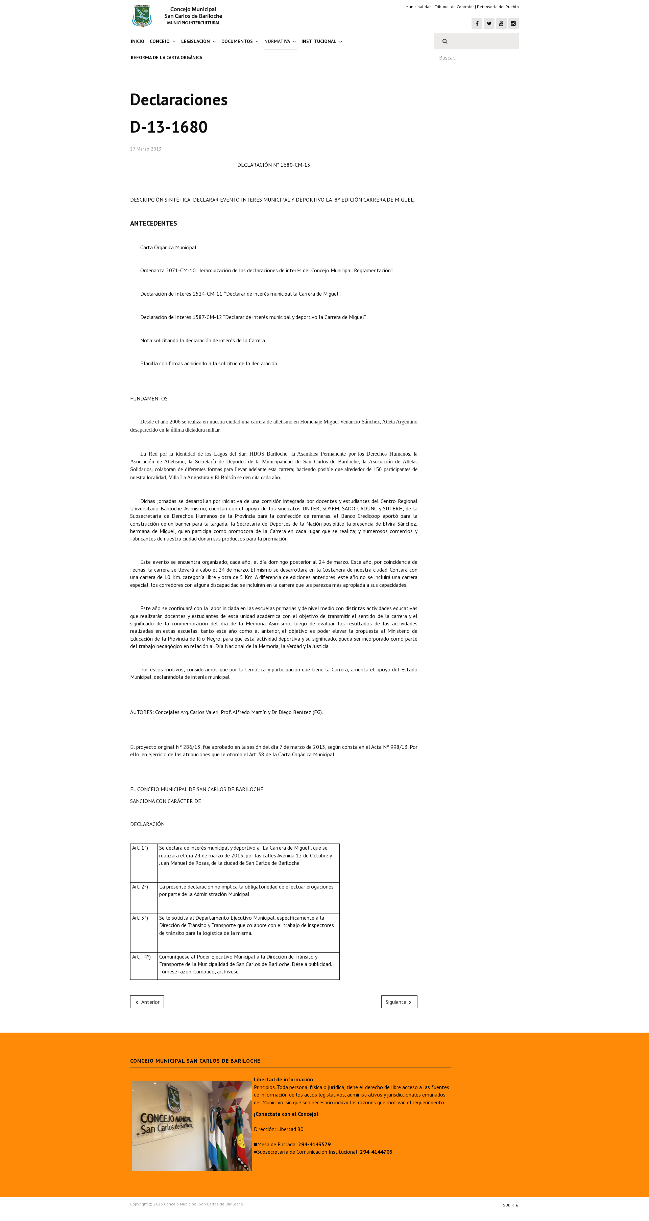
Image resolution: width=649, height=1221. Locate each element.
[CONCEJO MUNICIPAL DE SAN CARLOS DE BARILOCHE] (179, 16)
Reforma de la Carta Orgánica (166, 57)
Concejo (160, 41)
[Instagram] (513, 23)
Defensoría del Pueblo (498, 6)
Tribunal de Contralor (454, 6)
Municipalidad (419, 6)
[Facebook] (477, 23)
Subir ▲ (511, 1204)
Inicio (137, 41)
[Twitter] (489, 23)
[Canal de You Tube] (501, 23)
